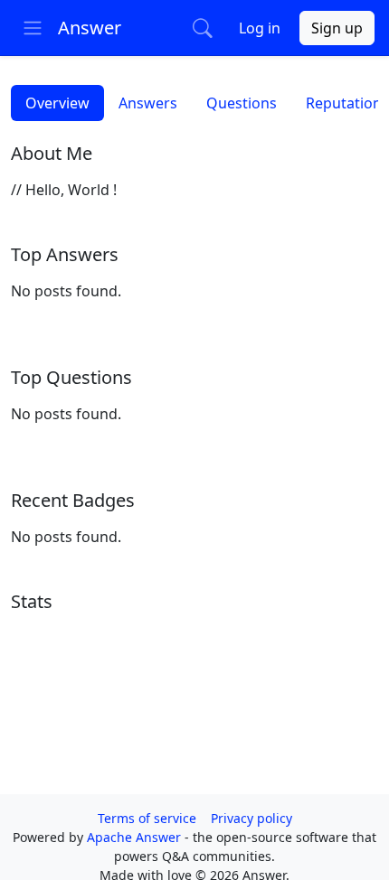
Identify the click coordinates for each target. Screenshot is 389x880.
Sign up (337, 28)
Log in (259, 28)
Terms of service (147, 818)
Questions (241, 103)
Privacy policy (251, 818)
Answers (148, 103)
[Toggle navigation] (32, 28)
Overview (57, 103)
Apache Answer (136, 837)
